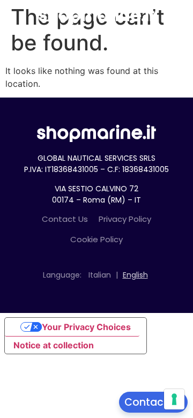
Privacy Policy (125, 219)
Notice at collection (53, 345)
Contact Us (65, 219)
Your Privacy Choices (86, 327)
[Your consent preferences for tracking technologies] (174, 399)
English (135, 275)
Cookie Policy (96, 239)
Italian (99, 275)
